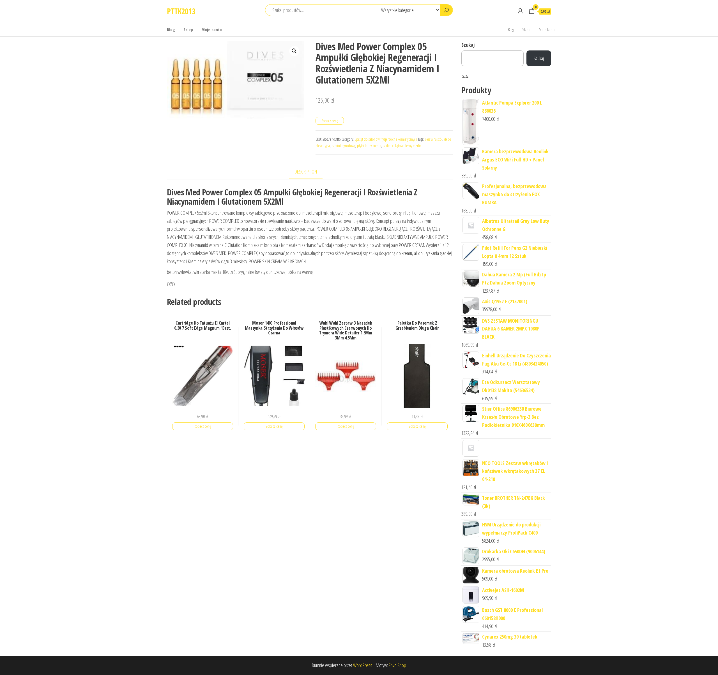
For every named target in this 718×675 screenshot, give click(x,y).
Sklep (188, 29)
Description (306, 171)
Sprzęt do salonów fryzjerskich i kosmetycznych (386, 139)
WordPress (362, 665)
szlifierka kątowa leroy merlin (402, 145)
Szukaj (468, 44)
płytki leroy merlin (369, 145)
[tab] (310, 172)
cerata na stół (433, 139)
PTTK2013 (181, 11)
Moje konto (211, 29)
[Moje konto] (520, 11)
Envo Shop (397, 665)
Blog (171, 29)
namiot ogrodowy (343, 145)
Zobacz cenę (329, 120)
